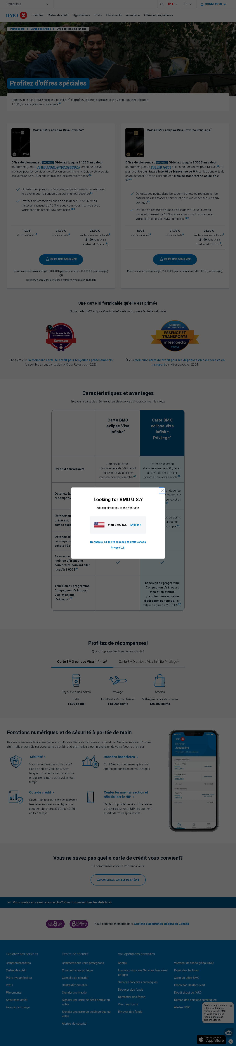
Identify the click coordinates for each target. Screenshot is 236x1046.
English (134, 525)
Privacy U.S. (118, 548)
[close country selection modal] (162, 491)
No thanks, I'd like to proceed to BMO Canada (118, 542)
